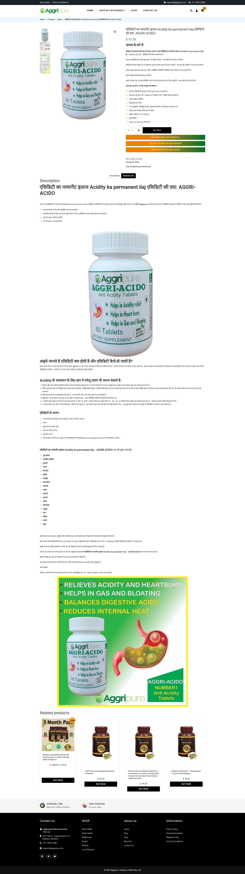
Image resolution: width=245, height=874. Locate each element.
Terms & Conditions (174, 841)
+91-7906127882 (50, 843)
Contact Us (150, 10)
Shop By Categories (111, 10)
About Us (128, 841)
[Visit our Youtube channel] (55, 856)
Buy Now (157, 130)
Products (51, 19)
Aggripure (144, 204)
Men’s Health (87, 833)
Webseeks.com (134, 870)
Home (90, 10)
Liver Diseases (88, 849)
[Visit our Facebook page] (43, 856)
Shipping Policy (172, 837)
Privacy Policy (172, 829)
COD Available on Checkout (165, 137)
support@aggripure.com (176, 2)
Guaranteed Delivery (174, 833)
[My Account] (196, 11)
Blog (126, 833)
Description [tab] (114, 175)
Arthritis (85, 845)
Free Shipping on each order (165, 149)
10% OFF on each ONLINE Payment (165, 143)
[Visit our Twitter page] (49, 856)
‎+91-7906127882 (198, 2)
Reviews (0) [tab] (128, 175)
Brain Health (87, 829)
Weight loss (87, 837)
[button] (115, 31)
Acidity (85, 841)
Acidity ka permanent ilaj (140, 166)
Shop (134, 10)
